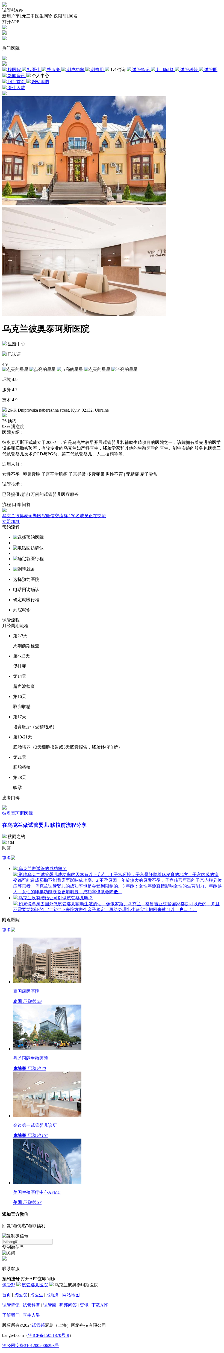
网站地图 (71, 1295)
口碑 (16, 504)
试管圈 (49, 1305)
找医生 (36, 1295)
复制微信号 (13, 1247)
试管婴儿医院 (35, 1284)
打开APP (10, 21)
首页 (6, 1295)
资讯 (84, 1305)
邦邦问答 (68, 1305)
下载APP (100, 1305)
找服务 (52, 1295)
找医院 (20, 1295)
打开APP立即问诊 (38, 1278)
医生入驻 (31, 1315)
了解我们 (11, 1315)
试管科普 (31, 1305)
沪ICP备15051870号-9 (48, 1335)
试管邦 (8, 1284)
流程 (6, 504)
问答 (26, 504)
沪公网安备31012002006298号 (30, 1345)
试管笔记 (11, 1305)
